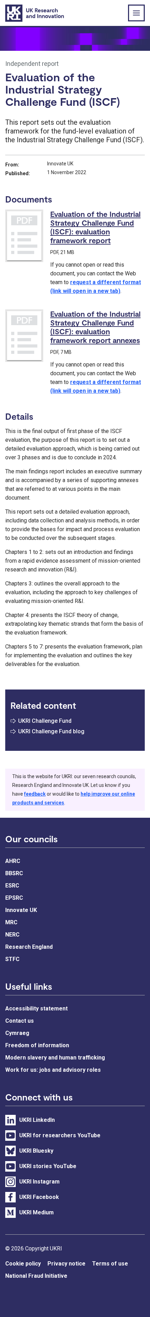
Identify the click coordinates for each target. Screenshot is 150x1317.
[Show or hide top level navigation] (136, 13)
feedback (35, 794)
